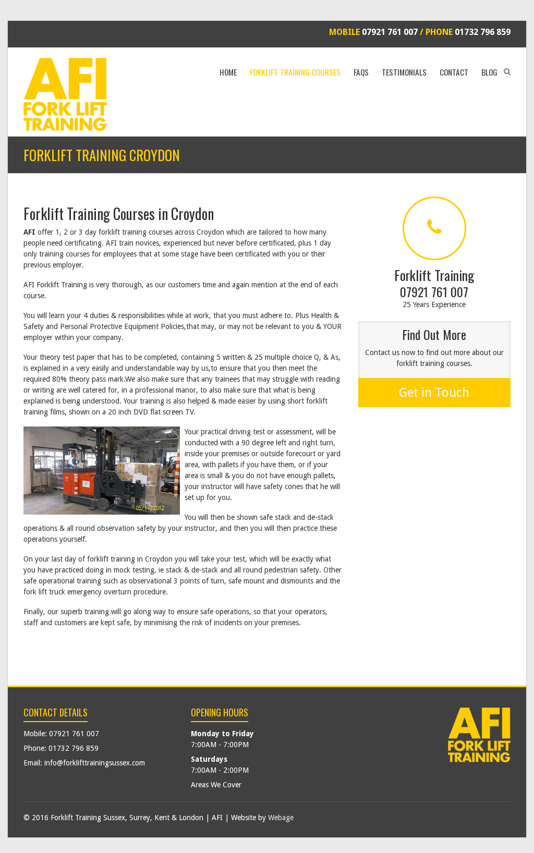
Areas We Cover (216, 785)
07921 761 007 (390, 32)
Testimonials (404, 72)
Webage (281, 817)
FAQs (361, 72)
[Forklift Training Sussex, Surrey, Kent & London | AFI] (65, 94)
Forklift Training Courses (295, 72)
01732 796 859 (483, 32)
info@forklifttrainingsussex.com (94, 763)
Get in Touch (434, 392)
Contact (454, 72)
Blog (489, 72)
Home (228, 72)
